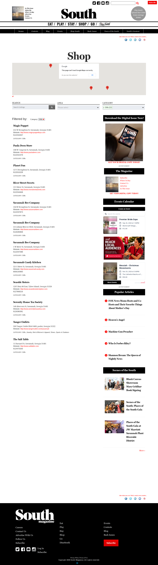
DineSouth (65, 542)
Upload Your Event (138, 12)
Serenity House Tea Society (28, 302)
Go (93, 24)
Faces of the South (111, 31)
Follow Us (20, 539)
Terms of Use (84, 558)
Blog (48, 31)
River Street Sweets (23, 182)
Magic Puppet (20, 125)
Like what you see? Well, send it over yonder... (133, 36)
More (141, 450)
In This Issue (29, 8)
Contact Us (28, 18)
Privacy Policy (74, 558)
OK (92, 75)
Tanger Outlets (21, 321)
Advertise (28, 14)
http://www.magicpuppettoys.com (32, 132)
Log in (143, 3)
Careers (19, 527)
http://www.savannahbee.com (31, 209)
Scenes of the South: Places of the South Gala (134, 406)
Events (60, 31)
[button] (91, 88)
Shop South (75, 31)
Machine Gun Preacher (120, 331)
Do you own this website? (69, 75)
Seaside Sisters (21, 282)
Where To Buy (29, 12)
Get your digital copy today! (124, 193)
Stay (71, 24)
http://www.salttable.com (29, 346)
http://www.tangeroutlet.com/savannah (34, 329)
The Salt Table (21, 339)
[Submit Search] (137, 2)
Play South (138, 10)
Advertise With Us (24, 535)
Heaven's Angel (116, 319)
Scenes (21, 31)
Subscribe (152, 3)
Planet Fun (19, 165)
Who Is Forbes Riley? (119, 343)
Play (60, 24)
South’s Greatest (133, 31)
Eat (50, 24)
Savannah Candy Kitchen (27, 262)
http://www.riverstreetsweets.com (32, 190)
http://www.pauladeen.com (30, 152)
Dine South (105, 24)
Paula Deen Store (22, 145)
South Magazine (79, 14)
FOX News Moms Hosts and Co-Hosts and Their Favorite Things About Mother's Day (125, 304)
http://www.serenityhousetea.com (32, 309)
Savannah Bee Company (26, 202)
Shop (83, 24)
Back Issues (92, 31)
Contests (34, 31)
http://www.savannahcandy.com (32, 269)
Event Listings (138, 15)
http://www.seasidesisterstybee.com (33, 289)
